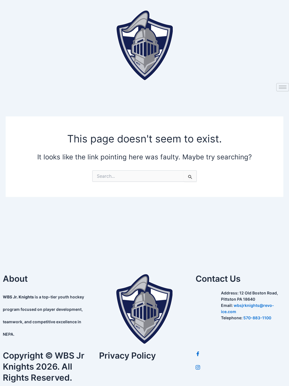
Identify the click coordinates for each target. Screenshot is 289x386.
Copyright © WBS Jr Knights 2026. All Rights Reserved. (43, 366)
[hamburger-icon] (282, 87)
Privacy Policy (127, 355)
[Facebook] (241, 354)
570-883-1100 (257, 317)
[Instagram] (241, 368)
